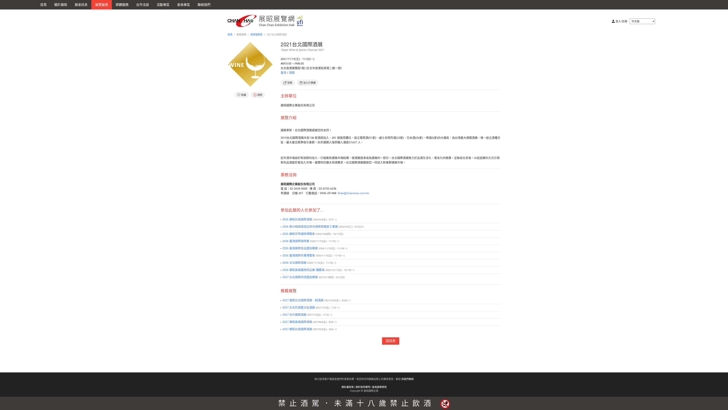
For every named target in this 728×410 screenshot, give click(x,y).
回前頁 (390, 341)
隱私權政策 (347, 387)
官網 (289, 82)
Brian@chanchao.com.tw (353, 193)
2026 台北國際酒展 (294, 262)
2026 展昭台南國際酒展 (297, 219)
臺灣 (283, 72)
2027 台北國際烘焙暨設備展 (300, 277)
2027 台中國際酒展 (294, 314)
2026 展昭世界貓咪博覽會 (298, 234)
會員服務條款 (379, 387)
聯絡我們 (204, 5)
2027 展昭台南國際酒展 (297, 329)
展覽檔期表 (256, 34)
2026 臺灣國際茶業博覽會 (298, 255)
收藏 (243, 94)
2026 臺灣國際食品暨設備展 (300, 248)
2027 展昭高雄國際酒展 (297, 322)
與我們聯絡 (407, 379)
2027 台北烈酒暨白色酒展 (298, 307)
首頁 (43, 5)
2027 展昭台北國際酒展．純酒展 (302, 300)
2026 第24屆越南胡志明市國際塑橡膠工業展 (310, 226)
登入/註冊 (621, 21)
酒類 (292, 72)
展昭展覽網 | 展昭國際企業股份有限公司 (267, 21)
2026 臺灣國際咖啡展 (295, 241)
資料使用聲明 (362, 387)
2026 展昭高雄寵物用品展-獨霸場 (303, 270)
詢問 (259, 94)
